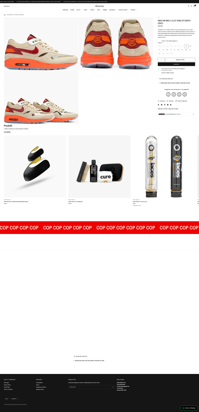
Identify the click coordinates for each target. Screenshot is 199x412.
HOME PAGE (65, 10)
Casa (5, 14)
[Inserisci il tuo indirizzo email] (113, 387)
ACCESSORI (112, 10)
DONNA (92, 10)
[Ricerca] (191, 6)
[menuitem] (65, 10)
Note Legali (6, 382)
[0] (194, 6)
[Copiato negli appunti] (171, 105)
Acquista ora (176, 64)
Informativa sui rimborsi (41, 387)
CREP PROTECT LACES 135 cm (140, 201)
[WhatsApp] (168, 105)
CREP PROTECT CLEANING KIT (75, 201)
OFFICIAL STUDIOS (122, 10)
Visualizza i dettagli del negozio (167, 72)
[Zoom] (75, 20)
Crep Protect (7, 199)
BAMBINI (105, 10)
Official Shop (99, 6)
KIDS (98, 10)
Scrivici (37, 385)
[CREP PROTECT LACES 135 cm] (164, 166)
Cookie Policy (7, 387)
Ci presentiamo (39, 382)
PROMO (72, 10)
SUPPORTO (39, 379)
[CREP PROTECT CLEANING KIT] (99, 166)
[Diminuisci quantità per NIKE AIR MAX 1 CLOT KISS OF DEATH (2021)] (159, 59)
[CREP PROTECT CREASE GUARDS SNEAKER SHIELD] (35, 166)
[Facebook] (159, 105)
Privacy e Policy (7, 385)
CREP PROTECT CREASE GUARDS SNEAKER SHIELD (16, 201)
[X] (162, 105)
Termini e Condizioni (8, 389)
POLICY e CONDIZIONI (9, 379)
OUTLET (78, 10)
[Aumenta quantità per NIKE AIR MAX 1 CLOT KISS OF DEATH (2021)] (163, 59)
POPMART (133, 10)
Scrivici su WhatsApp (190, 408)
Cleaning (7, 132)
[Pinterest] (165, 105)
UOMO (85, 10)
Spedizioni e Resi (40, 389)
